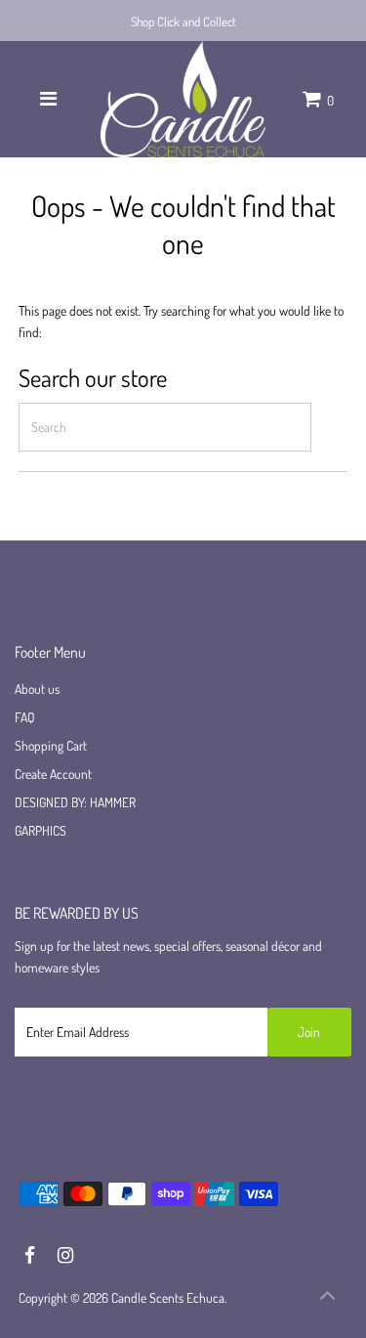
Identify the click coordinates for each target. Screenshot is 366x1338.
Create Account (53, 773)
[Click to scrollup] (326, 1298)
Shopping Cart (51, 745)
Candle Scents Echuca (167, 1297)
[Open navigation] (48, 98)
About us (37, 688)
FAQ (25, 717)
